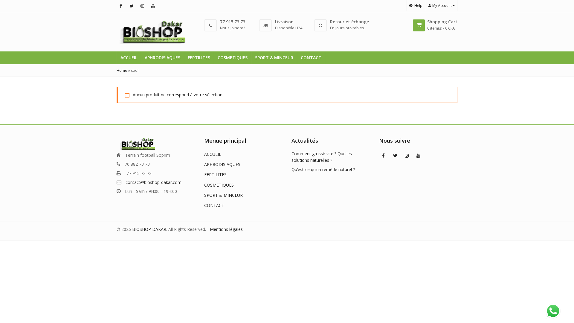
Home (122, 70)
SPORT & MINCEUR (274, 57)
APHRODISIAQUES (162, 57)
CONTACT (311, 57)
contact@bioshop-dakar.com (153, 182)
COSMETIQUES (233, 57)
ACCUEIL (128, 57)
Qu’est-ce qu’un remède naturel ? (323, 169)
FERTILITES (199, 57)
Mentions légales (226, 229)
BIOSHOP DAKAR (149, 229)
